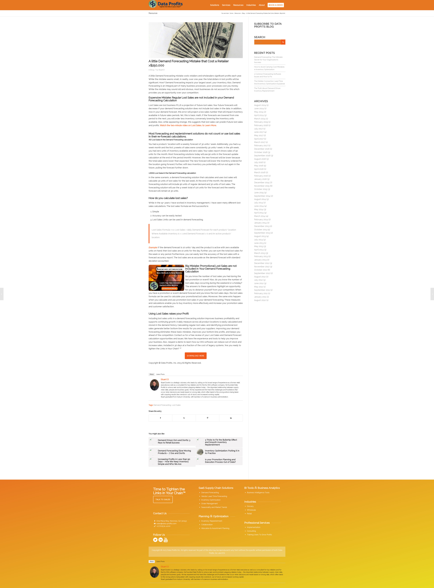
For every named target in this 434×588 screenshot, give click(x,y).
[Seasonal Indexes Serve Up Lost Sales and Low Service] (2, 294)
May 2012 (258, 287)
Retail (249, 514)
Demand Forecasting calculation (182, 173)
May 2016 (258, 165)
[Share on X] (184, 418)
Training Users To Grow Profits (259, 535)
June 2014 (259, 206)
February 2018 (261, 125)
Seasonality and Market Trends (214, 507)
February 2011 (261, 293)
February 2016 (261, 176)
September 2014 (262, 196)
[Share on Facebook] (160, 418)
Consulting (251, 531)
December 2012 (261, 263)
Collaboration (207, 524)
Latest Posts (160, 374)
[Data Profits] (166, 5)
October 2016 (260, 152)
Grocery (250, 506)
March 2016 (259, 172)
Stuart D (162, 70)
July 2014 (258, 202)
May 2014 (258, 209)
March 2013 (259, 253)
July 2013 (258, 239)
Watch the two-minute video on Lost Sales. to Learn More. (188, 125)
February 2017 (261, 145)
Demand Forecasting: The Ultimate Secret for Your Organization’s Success (268, 59)
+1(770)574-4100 (163, 526)
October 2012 (260, 270)
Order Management (209, 503)
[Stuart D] (154, 390)
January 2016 (260, 179)
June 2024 (259, 108)
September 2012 (262, 273)
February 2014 (261, 219)
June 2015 (259, 192)
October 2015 (260, 189)
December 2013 (261, 226)
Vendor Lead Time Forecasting (214, 496)
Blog (152, 70)
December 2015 (261, 182)
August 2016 (260, 159)
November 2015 (261, 186)
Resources (153, 13)
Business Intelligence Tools (258, 492)
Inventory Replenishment (211, 521)
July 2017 (258, 129)
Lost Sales (176, 405)
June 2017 (259, 132)
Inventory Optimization (211, 500)
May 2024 (258, 112)
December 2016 (261, 149)
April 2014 (259, 213)
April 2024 (259, 115)
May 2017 (258, 135)
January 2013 (260, 260)
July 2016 (258, 162)
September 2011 (262, 290)
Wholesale (251, 510)
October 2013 (260, 229)
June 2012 (258, 283)
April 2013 (258, 250)
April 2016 (259, 169)
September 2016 (262, 155)
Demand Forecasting (162, 405)
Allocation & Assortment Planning (215, 528)
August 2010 (260, 300)
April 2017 (258, 139)
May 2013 (258, 246)
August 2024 (260, 105)
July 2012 (258, 280)
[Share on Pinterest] (207, 418)
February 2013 (261, 256)
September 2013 (262, 233)
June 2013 (259, 243)
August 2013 (260, 236)
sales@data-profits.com (166, 523)
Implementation (253, 527)
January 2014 (260, 223)
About (152, 374)
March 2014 (259, 216)
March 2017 (259, 142)
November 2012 (261, 266)
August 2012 (260, 276)
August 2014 (260, 199)
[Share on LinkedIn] (231, 418)
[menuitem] (215, 5)
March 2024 (259, 118)
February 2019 (261, 122)
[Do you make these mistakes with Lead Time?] (432, 294)
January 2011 (260, 297)
